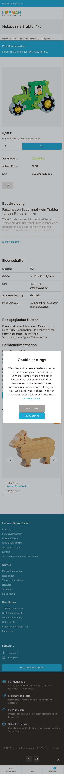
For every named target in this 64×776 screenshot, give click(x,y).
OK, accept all (31, 415)
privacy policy (31, 398)
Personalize (31, 408)
